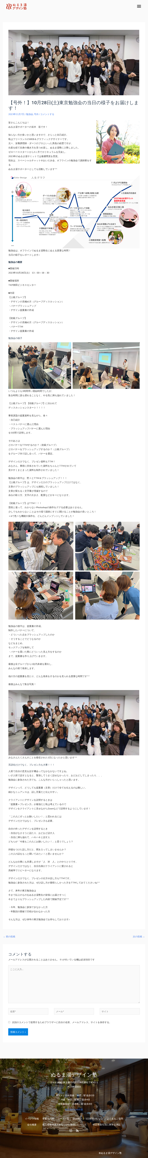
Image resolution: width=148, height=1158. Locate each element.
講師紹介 (77, 1119)
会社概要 (32, 1124)
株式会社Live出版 (74, 1109)
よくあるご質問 (115, 1119)
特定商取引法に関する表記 (107, 1124)
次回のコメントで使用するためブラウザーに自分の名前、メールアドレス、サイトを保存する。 (61, 1022)
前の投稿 (9, 936)
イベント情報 (32, 1119)
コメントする (47, 114)
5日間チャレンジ (94, 1119)
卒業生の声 (48, 1119)
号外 (36, 114)
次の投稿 (139, 936)
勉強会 (29, 114)
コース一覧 (63, 1119)
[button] (139, 6)
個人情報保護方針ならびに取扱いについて (64, 1124)
